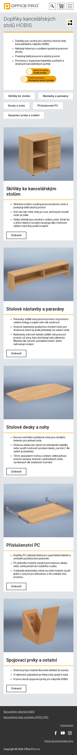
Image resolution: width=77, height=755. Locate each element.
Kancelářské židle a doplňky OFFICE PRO (26, 717)
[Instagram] (69, 732)
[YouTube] (62, 732)
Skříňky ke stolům (19, 96)
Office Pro (21, 6)
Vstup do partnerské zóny (58, 741)
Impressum (67, 725)
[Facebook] (55, 732)
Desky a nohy (16, 105)
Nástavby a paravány (55, 96)
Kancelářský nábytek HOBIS (19, 711)
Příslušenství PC (47, 105)
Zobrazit (16, 235)
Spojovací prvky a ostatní (23, 115)
